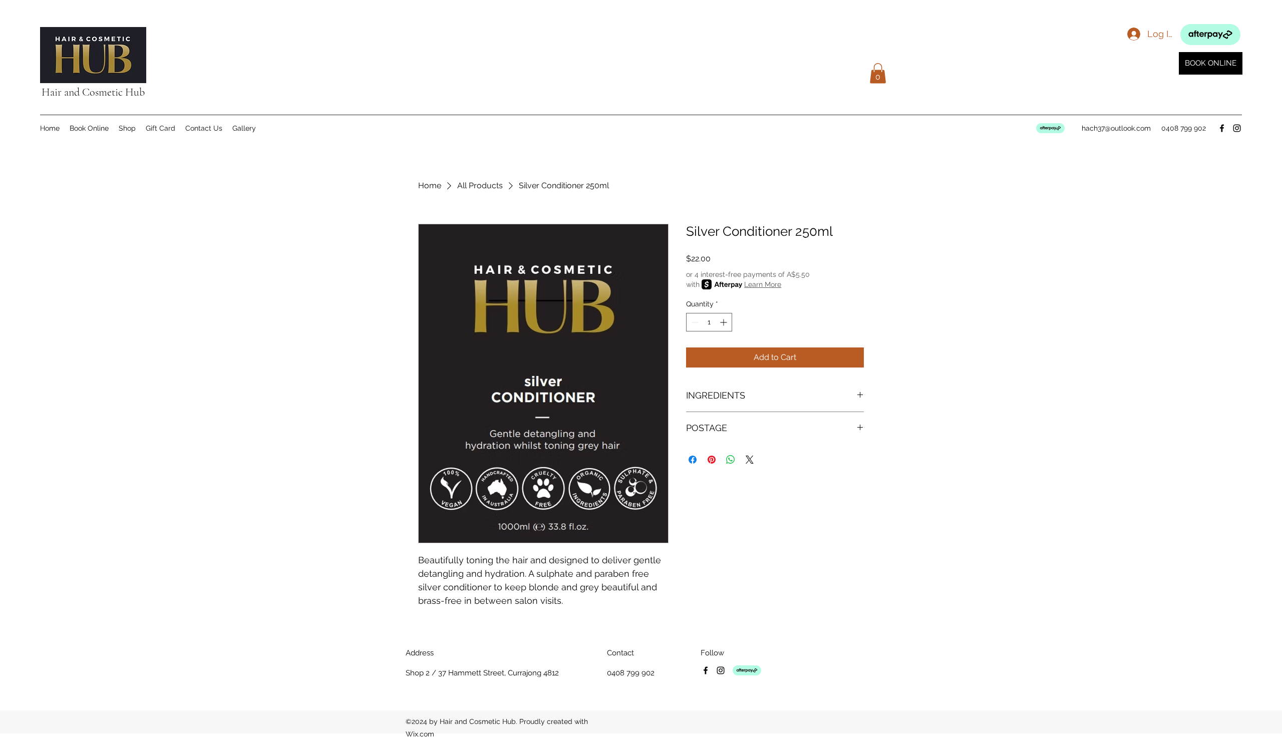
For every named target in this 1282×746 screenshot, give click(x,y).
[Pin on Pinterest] (712, 460)
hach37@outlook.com (1116, 128)
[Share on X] (750, 460)
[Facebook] (1222, 128)
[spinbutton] (709, 322)
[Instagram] (1237, 128)
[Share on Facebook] (693, 460)
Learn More (762, 284)
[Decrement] (694, 322)
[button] (877, 73)
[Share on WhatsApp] (731, 460)
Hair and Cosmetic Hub (93, 92)
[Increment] (724, 322)
